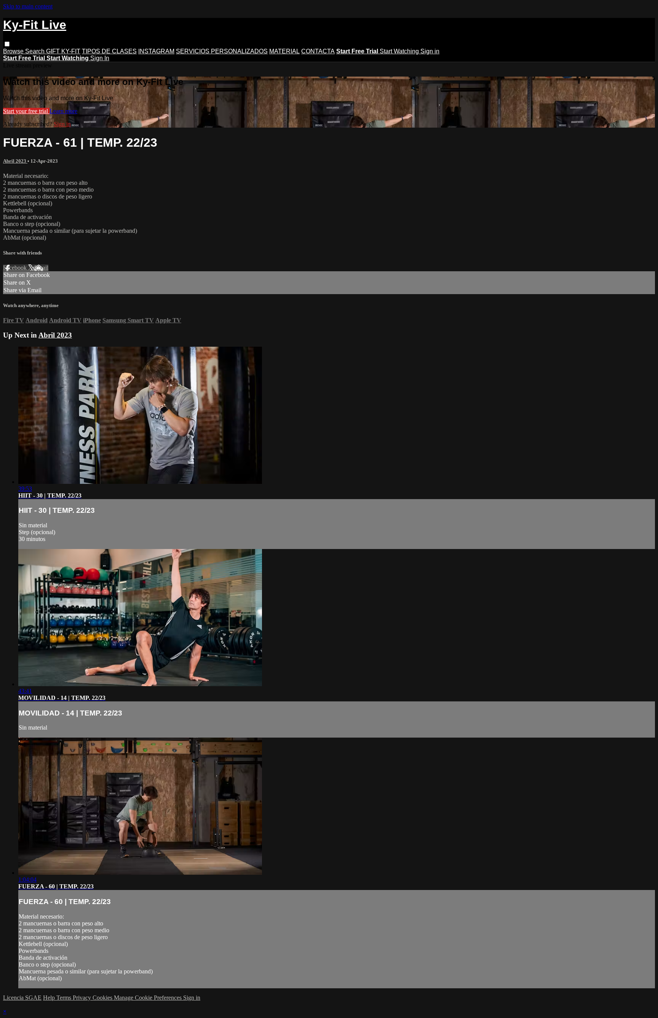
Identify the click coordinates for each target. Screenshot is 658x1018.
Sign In (99, 58)
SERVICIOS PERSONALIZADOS (222, 51)
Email (41, 267)
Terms (64, 997)
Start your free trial (26, 111)
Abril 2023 (15, 161)
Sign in (429, 51)
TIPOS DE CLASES (109, 51)
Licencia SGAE (22, 997)
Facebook (15, 267)
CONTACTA (318, 51)
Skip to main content (28, 6)
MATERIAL (284, 51)
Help (49, 997)
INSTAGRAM (156, 51)
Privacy (83, 997)
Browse (14, 51)
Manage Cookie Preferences (148, 997)
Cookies (103, 997)
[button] (7, 44)
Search (35, 51)
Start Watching (400, 51)
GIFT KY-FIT (63, 51)
